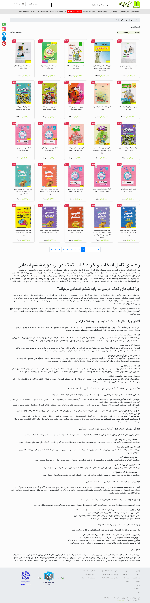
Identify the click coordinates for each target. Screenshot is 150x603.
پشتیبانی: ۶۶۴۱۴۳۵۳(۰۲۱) (110, 574)
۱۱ (55, 249)
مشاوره (127, 571)
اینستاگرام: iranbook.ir (89, 578)
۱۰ (59, 249)
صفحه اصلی (134, 20)
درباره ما (126, 578)
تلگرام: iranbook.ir (90, 574)
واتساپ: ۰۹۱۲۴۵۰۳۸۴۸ (89, 571)
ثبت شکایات (136, 578)
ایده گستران (120, 600)
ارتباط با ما (126, 574)
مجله (127, 581)
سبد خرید (17, 4)
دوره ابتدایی (124, 20)
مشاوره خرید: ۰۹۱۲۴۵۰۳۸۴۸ (110, 578)
